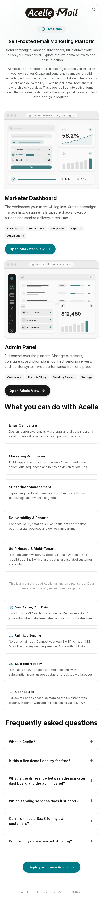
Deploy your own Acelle (52, 867)
